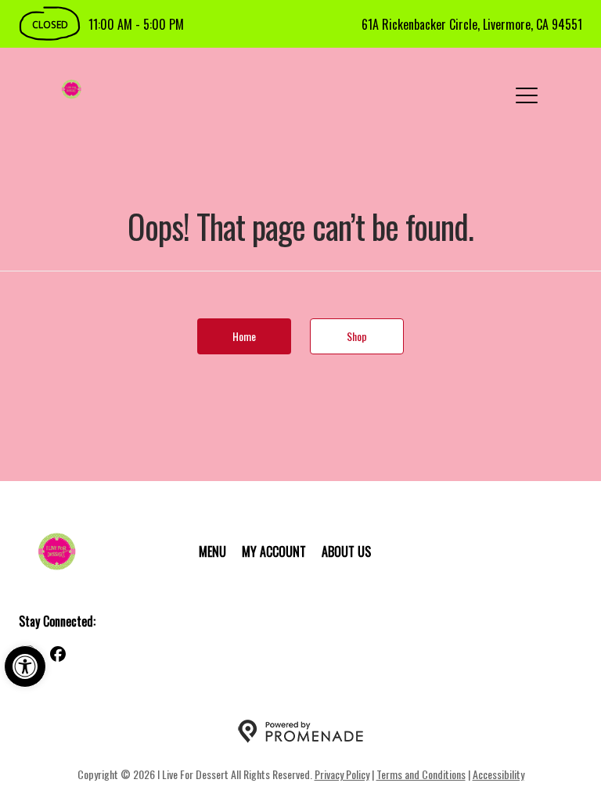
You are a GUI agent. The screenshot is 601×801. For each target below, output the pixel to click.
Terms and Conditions (421, 774)
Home (244, 336)
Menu (212, 551)
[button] (25, 666)
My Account (274, 551)
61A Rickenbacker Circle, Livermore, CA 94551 (472, 24)
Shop (357, 336)
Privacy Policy (342, 774)
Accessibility (498, 774)
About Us (346, 551)
